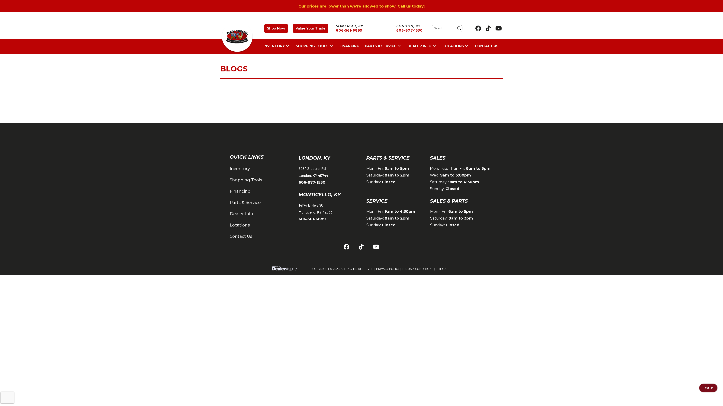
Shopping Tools (246, 180)
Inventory (240, 168)
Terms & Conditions (417, 269)
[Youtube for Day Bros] (498, 28)
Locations (240, 225)
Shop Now (276, 28)
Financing (240, 191)
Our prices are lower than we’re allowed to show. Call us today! (361, 6)
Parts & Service (245, 202)
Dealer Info (241, 213)
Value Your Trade (311, 28)
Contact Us (241, 236)
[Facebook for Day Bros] (478, 28)
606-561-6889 (312, 219)
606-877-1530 (312, 182)
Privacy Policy (388, 269)
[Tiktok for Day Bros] (488, 28)
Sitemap (442, 269)
